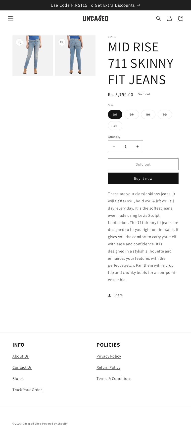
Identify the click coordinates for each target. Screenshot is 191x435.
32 (167, 115)
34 (117, 126)
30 (150, 115)
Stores (18, 378)
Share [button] (118, 295)
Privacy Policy (108, 356)
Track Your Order (27, 389)
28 (134, 115)
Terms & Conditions (114, 378)
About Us (20, 356)
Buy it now (143, 178)
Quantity (114, 137)
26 (117, 115)
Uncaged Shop (32, 423)
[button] (10, 18)
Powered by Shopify (55, 423)
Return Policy (108, 367)
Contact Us (22, 367)
